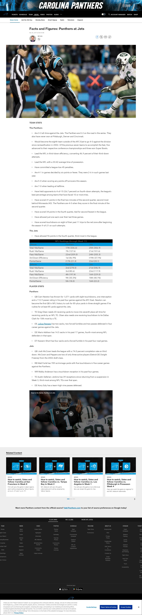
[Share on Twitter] (101, 38)
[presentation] (135, 499)
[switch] (103, 14)
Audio (21, 534)
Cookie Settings (91, 607)
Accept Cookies (126, 607)
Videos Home (38, 529)
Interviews (38, 536)
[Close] (138, 607)
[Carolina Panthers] (71, 598)
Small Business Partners (107, 558)
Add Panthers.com (72, 508)
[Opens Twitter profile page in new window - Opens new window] (39, 39)
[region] (71, 607)
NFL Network (38, 539)
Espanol (21, 550)
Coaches (2, 543)
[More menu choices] (61, 14)
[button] (71, 413)
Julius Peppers (44, 323)
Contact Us (108, 553)
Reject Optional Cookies (108, 607)
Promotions (90, 532)
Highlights (38, 532)
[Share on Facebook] (97, 38)
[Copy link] (109, 37)
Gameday (56, 534)
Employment (107, 529)
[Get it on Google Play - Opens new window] (77, 590)
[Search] (109, 14)
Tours (125, 563)
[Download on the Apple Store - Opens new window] (63, 589)
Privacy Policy (18, 613)
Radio (21, 543)
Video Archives (38, 553)
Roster (2, 529)
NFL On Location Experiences (73, 546)
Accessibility (125, 567)
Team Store (90, 529)
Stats (2, 549)
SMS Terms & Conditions (108, 548)
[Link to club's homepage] (5, 14)
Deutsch (21, 546)
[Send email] (105, 38)
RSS (108, 532)
